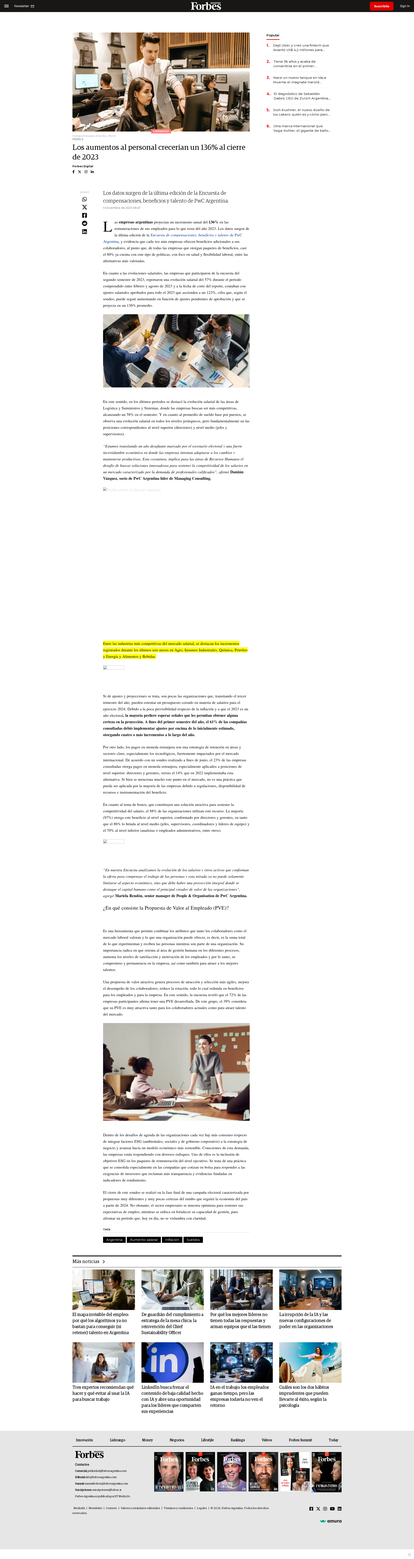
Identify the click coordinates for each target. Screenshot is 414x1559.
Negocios (177, 1440)
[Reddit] (84, 224)
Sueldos (193, 1240)
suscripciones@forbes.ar (106, 1490)
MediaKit (79, 1508)
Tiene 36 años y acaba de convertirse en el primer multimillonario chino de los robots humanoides (296, 63)
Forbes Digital (82, 166)
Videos (267, 1440)
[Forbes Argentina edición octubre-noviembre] (295, 1472)
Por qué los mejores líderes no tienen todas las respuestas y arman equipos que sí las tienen (240, 1321)
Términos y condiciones (178, 1508)
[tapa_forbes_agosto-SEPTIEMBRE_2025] (326, 1472)
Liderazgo (117, 1440)
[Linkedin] (84, 232)
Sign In (405, 6)
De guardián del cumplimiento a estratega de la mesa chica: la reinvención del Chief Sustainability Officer (172, 1324)
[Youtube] (332, 1509)
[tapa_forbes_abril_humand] (200, 1472)
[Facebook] (84, 216)
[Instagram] (325, 1509)
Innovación (84, 1440)
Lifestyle (207, 1440)
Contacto (111, 1508)
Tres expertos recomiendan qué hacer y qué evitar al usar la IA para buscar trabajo (103, 1393)
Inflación (172, 1240)
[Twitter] (84, 207)
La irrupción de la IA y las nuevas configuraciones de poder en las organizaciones (306, 1321)
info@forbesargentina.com (101, 1477)
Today (333, 1440)
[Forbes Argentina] (207, 6)
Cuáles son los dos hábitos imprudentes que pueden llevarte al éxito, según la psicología (304, 1396)
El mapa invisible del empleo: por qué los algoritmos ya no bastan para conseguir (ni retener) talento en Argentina (100, 1324)
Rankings (238, 1440)
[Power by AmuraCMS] (331, 1521)
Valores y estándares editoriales (140, 1508)
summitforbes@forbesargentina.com (106, 1483)
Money (147, 1440)
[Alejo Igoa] (232, 1472)
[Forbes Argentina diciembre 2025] (263, 1472)
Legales (202, 1508)
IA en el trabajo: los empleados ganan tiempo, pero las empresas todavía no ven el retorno (239, 1396)
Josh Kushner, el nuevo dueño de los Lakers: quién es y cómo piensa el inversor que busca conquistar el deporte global (302, 112)
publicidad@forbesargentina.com (107, 1471)
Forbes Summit (300, 1440)
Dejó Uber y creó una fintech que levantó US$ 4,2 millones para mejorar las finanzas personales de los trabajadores (301, 47)
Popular (273, 35)
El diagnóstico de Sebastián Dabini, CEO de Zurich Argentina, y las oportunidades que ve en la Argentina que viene (302, 96)
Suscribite (381, 6)
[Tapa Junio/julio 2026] (169, 1472)
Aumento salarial (144, 1240)
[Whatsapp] (84, 199)
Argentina (114, 1240)
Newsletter (95, 1508)
